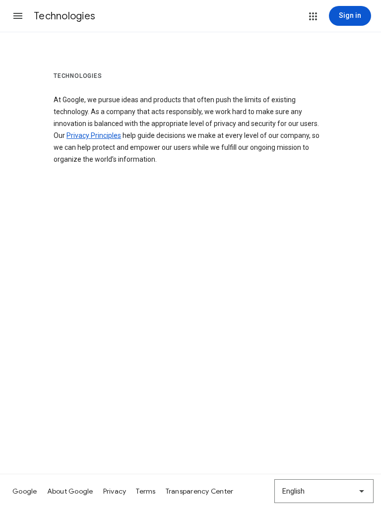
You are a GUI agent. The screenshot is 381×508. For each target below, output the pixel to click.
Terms (145, 491)
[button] (18, 16)
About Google (70, 491)
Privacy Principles (93, 135)
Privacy (115, 491)
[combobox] (324, 491)
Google (24, 491)
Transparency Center (200, 491)
